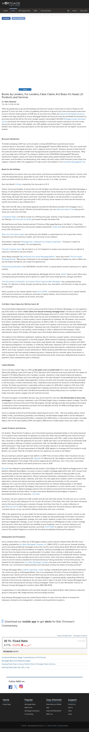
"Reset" (63, 274)
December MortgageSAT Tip (74, 161)
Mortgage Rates (24, 10)
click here (36, 494)
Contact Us (72, 704)
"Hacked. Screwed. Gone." (12, 249)
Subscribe (83, 10)
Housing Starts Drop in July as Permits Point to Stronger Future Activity (28, 664)
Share (74, 10)
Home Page (7, 704)
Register (37, 458)
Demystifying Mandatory (12, 266)
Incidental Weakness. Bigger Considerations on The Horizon (24, 657)
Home (5, 10)
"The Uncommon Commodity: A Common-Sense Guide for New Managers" (31, 281)
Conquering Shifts (9, 216)
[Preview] (52, 56)
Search (70, 707)
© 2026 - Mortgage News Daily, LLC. (33, 725)
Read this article (12, 506)
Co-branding (29, 714)
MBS (35, 10)
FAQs (70, 710)
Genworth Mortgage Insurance (72, 113)
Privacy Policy (63, 725)
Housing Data (46, 10)
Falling (18, 184)
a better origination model (32, 569)
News (13, 10)
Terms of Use (52, 725)
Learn (70, 714)
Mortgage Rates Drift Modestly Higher (16, 660)
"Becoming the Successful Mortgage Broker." (37, 256)
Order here (57, 226)
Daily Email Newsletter (53, 710)
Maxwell (5, 468)
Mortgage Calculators (80, 635)
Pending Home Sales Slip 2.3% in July (15, 667)
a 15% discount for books (21, 219)
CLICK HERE (49, 526)
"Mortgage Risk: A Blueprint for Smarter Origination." (41, 241)
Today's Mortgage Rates (64, 635)
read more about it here (66, 209)
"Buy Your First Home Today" (13, 234)
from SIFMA (42, 291)
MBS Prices (28, 707)
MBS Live (49, 714)
